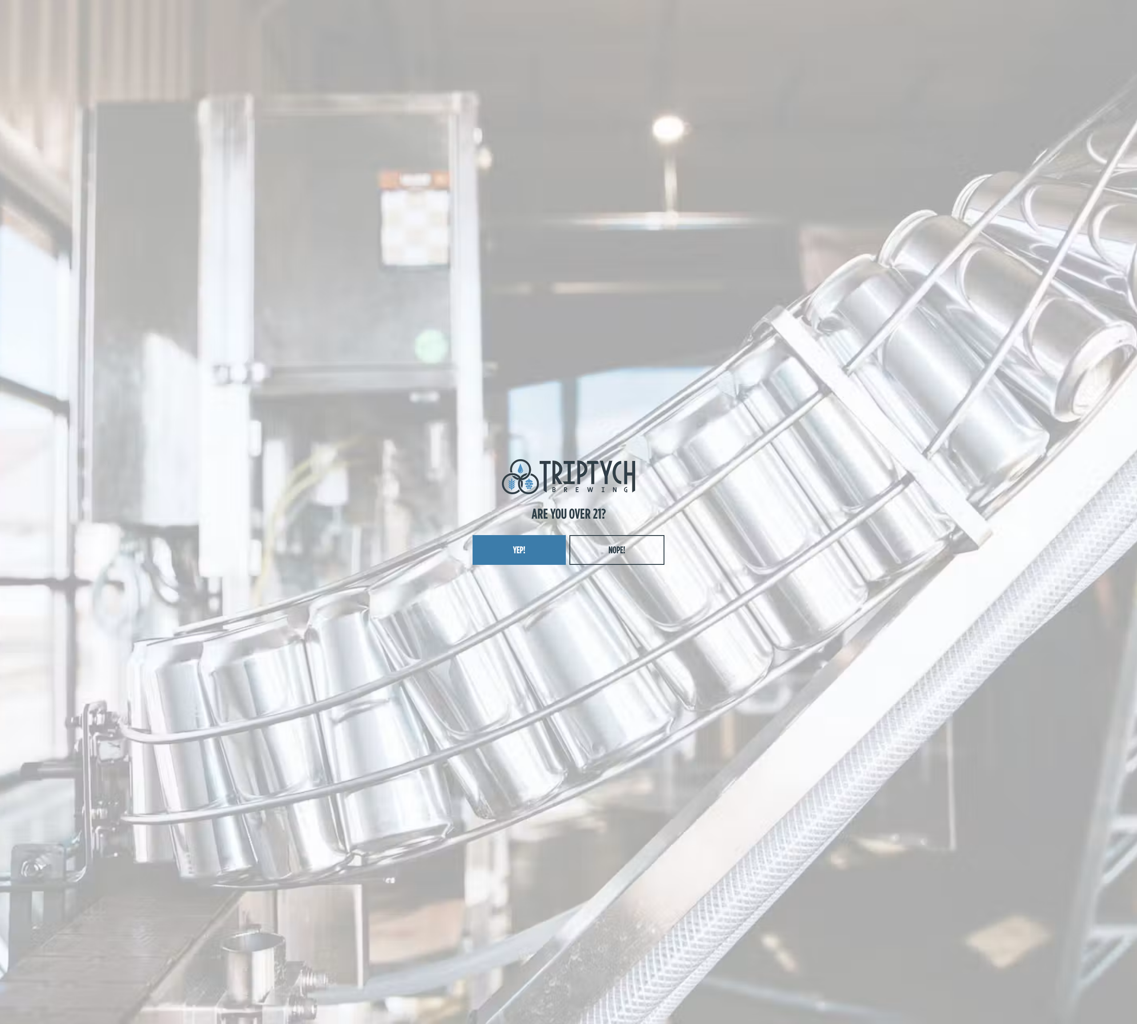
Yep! (519, 550)
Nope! (616, 550)
